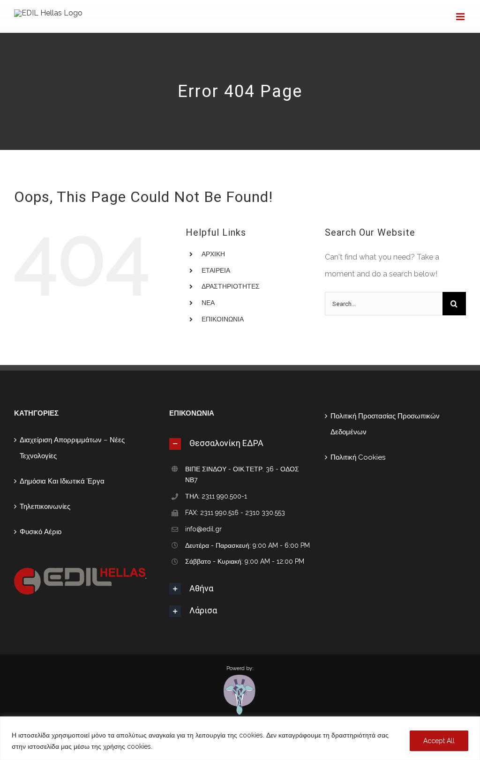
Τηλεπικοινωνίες (45, 506)
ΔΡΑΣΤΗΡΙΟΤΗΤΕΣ (231, 286)
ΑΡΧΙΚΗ (213, 254)
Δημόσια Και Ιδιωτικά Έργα (62, 481)
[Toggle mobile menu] (461, 17)
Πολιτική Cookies (357, 457)
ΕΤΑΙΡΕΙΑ (216, 270)
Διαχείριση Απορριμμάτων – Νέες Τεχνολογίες (72, 448)
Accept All (439, 741)
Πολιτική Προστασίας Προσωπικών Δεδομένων (385, 424)
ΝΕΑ (208, 302)
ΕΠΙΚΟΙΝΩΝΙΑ (223, 319)
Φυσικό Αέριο (40, 532)
